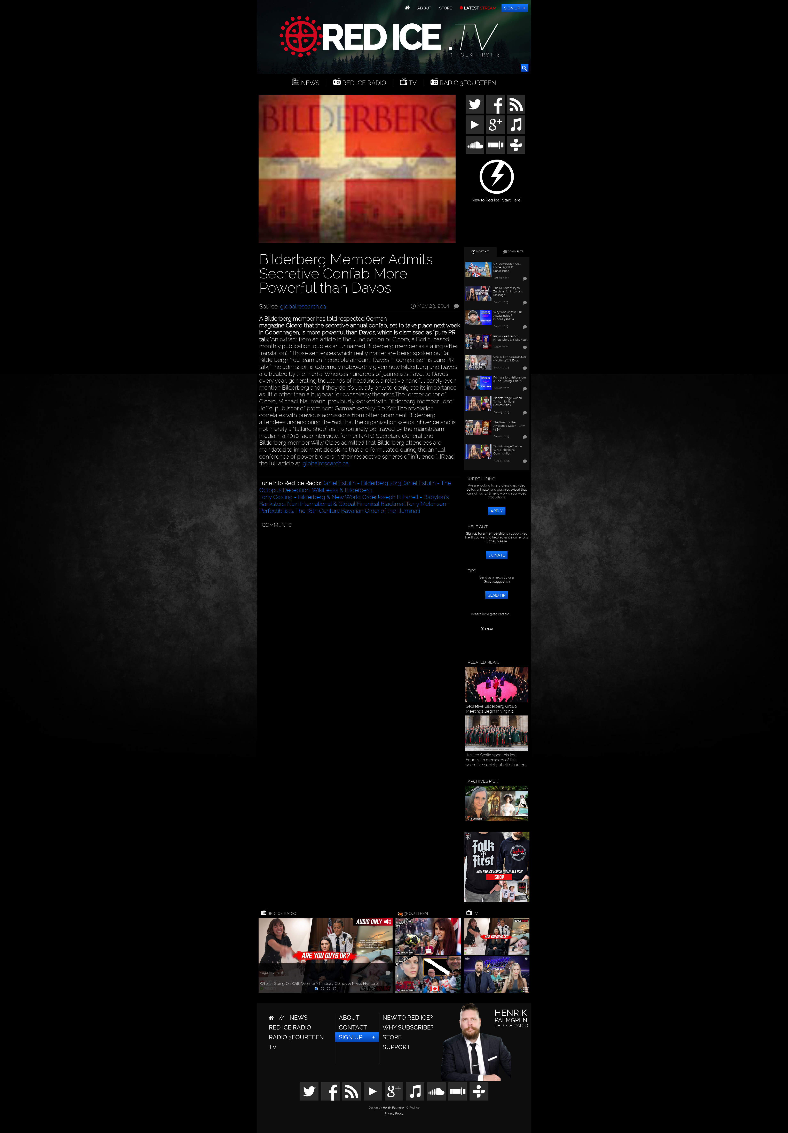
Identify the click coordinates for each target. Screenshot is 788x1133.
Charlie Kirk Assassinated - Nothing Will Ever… (509, 358)
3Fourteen (416, 913)
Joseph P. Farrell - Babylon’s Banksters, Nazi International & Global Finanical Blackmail (354, 500)
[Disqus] (358, 581)
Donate (496, 555)
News (309, 82)
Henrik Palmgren (394, 1107)
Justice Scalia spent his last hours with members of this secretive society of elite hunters (496, 759)
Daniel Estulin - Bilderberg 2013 (361, 483)
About (424, 8)
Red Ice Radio (363, 82)
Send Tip (496, 595)
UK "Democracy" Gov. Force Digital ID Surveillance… (507, 267)
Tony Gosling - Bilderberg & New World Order (317, 497)
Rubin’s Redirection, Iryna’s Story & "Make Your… (510, 337)
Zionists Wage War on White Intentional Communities (507, 401)
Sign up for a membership (485, 533)
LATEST (479, 8)
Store (445, 8)
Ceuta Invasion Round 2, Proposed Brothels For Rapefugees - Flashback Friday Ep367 (317, 981)
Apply (496, 510)
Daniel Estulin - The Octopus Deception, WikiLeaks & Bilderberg (355, 486)
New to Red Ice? (408, 1017)
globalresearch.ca (303, 306)
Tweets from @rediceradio (489, 614)
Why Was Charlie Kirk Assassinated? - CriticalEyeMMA (507, 315)
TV (412, 82)
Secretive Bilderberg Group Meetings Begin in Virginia (491, 709)
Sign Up (512, 8)
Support (396, 1047)
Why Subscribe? (408, 1027)
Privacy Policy (394, 1113)
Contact (353, 1027)
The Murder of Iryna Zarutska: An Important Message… (507, 291)
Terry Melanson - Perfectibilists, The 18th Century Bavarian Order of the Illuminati (354, 507)
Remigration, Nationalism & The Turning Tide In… (509, 379)
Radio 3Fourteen (467, 82)
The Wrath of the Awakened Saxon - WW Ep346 (509, 425)
